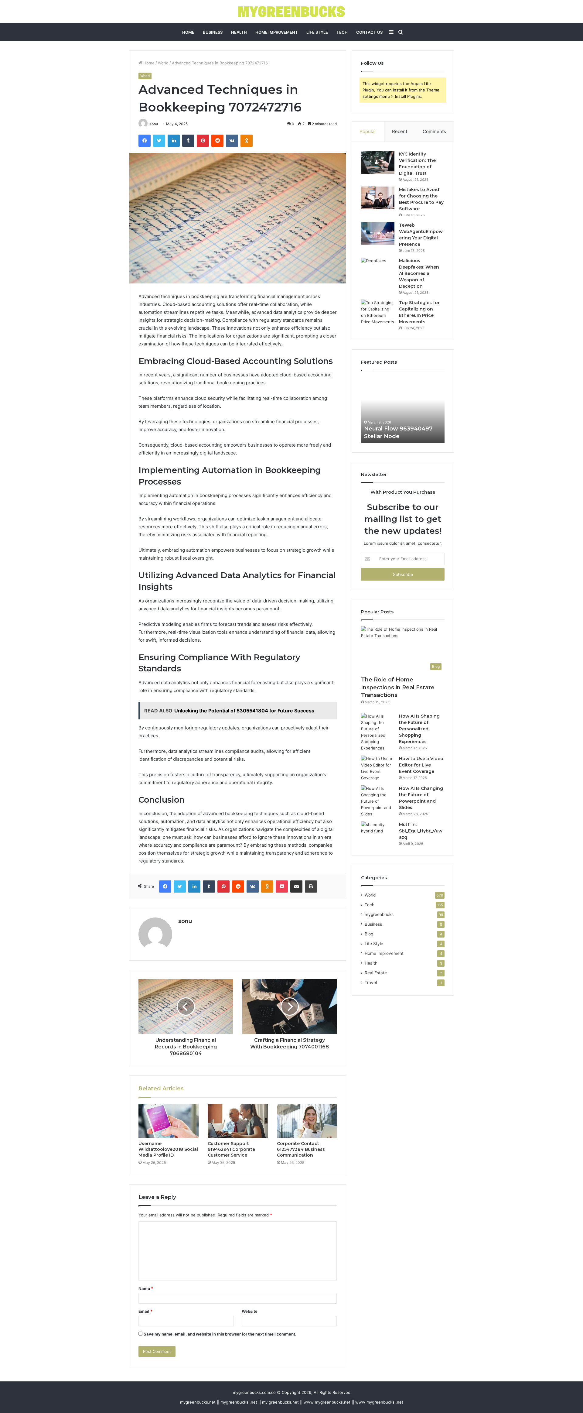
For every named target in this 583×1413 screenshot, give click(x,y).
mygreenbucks (379, 914)
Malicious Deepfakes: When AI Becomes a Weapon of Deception (419, 273)
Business (213, 32)
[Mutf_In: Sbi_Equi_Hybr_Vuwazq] (377, 832)
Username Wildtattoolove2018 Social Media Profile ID (168, 1149)
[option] (403, 409)
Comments (434, 131)
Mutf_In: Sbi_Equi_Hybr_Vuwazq (420, 831)
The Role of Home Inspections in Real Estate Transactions (398, 687)
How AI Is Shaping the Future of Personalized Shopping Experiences (419, 728)
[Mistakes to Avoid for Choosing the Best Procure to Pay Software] (377, 198)
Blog (369, 933)
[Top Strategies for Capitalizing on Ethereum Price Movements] (377, 312)
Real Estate (376, 972)
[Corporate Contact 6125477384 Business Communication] (307, 1121)
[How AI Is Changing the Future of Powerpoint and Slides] (377, 801)
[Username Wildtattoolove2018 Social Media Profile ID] (168, 1121)
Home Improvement (276, 32)
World (163, 62)
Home (188, 32)
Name (145, 1288)
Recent (399, 131)
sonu (153, 124)
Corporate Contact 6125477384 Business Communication (301, 1149)
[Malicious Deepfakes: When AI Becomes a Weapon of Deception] (377, 269)
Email (145, 1311)
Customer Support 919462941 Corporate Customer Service (231, 1149)
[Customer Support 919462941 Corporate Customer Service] (238, 1121)
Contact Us (369, 32)
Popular (368, 131)
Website (249, 1311)
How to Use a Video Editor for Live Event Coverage (421, 765)
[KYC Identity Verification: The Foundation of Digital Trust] (377, 162)
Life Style (317, 32)
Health (239, 32)
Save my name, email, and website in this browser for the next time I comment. (220, 1334)
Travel (371, 982)
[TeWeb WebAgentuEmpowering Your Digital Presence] (377, 233)
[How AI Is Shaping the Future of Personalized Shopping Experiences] (377, 732)
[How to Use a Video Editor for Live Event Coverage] (377, 768)
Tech (342, 32)
